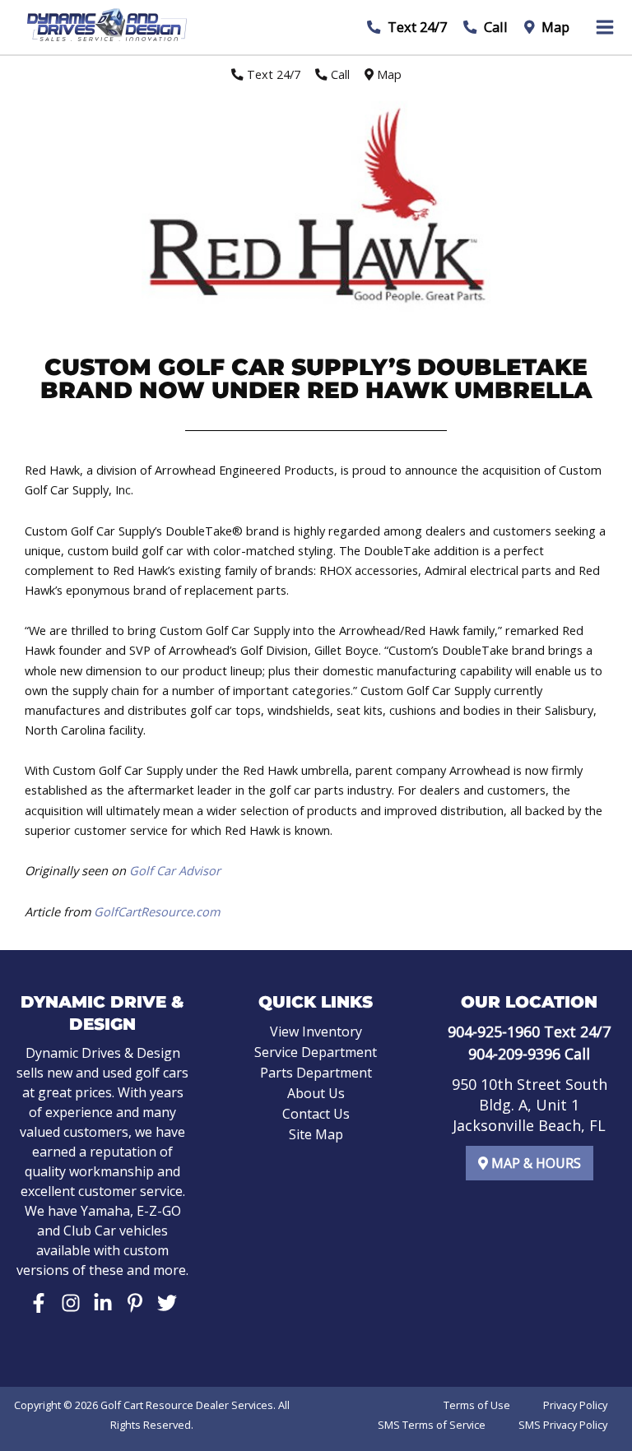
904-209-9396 (514, 1054)
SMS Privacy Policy (562, 1424)
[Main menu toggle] (605, 27)
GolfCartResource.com (157, 911)
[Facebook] (39, 1303)
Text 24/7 (415, 26)
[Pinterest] (135, 1303)
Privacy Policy (575, 1405)
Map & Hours (534, 1163)
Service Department (315, 1052)
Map (553, 26)
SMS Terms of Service (432, 1424)
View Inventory (316, 1031)
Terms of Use (477, 1405)
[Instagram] (71, 1303)
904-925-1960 (494, 1031)
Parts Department (316, 1073)
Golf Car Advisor (175, 870)
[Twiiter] (167, 1303)
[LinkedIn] (103, 1303)
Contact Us (316, 1114)
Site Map (316, 1134)
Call (494, 26)
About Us (316, 1093)
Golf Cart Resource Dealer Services (186, 1405)
